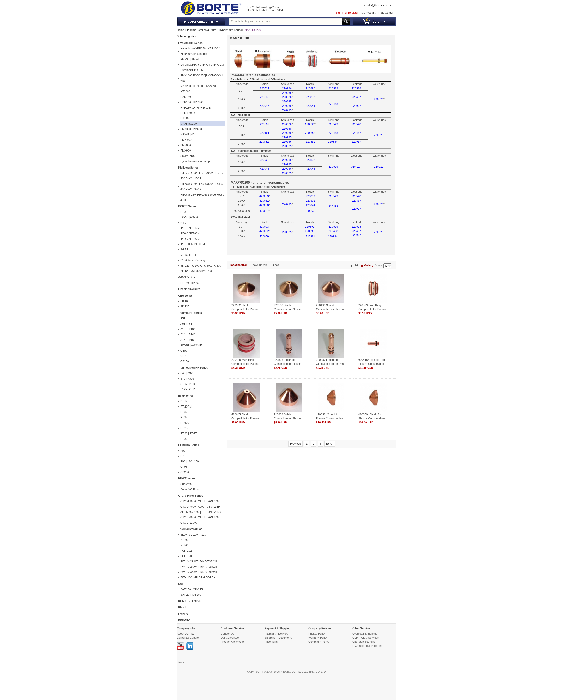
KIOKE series (186, 478)
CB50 (183, 350)
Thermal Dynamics (190, 529)
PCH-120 (186, 556)
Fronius (183, 614)
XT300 (184, 540)
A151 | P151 (187, 339)
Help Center (385, 12)
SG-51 (184, 249)
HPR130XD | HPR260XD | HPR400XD (196, 110)
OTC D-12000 (188, 522)
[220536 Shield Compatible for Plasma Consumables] (289, 275)
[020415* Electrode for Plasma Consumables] (373, 330)
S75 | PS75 (187, 378)
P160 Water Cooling (192, 260)
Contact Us (227, 633)
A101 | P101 (187, 329)
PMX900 (185, 150)
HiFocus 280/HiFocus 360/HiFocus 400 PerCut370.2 (201, 186)
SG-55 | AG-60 (189, 217)
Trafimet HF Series (190, 312)
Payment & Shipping (277, 628)
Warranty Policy (317, 637)
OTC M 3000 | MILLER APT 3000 (200, 501)
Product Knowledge (233, 641)
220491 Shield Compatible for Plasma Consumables (330, 309)
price (276, 265)
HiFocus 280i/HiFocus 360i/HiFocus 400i (202, 197)
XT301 (184, 545)
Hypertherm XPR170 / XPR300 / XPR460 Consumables (199, 51)
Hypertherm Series (230, 30)
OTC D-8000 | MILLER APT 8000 (200, 517)
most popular (238, 265)
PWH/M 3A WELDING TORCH (198, 566)
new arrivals (260, 265)
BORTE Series (187, 206)
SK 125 (184, 306)
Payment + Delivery (276, 633)
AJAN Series (186, 277)
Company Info (186, 628)
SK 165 (184, 301)
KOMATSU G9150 (189, 601)
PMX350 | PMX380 (191, 129)
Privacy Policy (316, 633)
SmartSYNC (187, 156)
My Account (368, 12)
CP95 (183, 466)
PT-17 (184, 401)
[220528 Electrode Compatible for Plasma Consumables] (289, 330)
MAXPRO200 (253, 30)
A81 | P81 (186, 323)
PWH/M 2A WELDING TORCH (198, 561)
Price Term (271, 641)
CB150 (184, 361)
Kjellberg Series (188, 167)
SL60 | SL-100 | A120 (193, 534)
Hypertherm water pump (195, 161)
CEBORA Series (188, 445)
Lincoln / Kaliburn (189, 289)
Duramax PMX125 (191, 70)
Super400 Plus (189, 489)
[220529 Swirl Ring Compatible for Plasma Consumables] (373, 275)
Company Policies (319, 628)
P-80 (183, 222)
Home (180, 30)
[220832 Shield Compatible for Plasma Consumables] (289, 385)
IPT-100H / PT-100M (192, 244)
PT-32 (184, 438)
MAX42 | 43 (187, 134)
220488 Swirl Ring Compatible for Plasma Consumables (245, 363)
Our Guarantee (230, 637)
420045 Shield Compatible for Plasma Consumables (245, 418)
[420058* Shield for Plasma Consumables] (331, 385)
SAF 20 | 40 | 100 (190, 594)
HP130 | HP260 (189, 282)
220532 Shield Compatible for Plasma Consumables (245, 309)
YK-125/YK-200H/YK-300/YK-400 (200, 265)
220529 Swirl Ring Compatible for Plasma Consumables (372, 309)
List (356, 265)
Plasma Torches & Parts (201, 30)
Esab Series (186, 395)
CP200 (184, 472)
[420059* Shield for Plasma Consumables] (373, 385)
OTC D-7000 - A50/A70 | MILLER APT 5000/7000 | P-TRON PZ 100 (200, 509)
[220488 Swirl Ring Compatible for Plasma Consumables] (246, 330)
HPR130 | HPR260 (191, 102)
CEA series (185, 295)
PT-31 (184, 211)
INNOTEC (184, 620)
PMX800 (185, 145)
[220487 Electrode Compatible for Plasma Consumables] (331, 330)
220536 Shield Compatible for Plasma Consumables (287, 309)
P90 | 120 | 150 (189, 461)
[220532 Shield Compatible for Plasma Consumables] (246, 275)
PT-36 (184, 412)
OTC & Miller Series (190, 495)
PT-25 (184, 428)
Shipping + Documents (278, 637)
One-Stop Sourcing (364, 641)
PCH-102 (186, 550)
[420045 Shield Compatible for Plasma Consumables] (246, 385)
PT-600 (184, 422)
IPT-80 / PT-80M (190, 238)
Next (329, 443)
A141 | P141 (187, 334)
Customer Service (232, 628)
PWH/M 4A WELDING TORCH (198, 572)
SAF (181, 583)
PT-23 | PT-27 (188, 433)
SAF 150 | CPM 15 (191, 589)
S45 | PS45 (187, 373)
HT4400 (185, 118)
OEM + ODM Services (365, 637)
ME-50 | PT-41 (189, 254)
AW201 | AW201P (191, 345)
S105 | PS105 (188, 384)
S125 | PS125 (188, 389)
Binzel (182, 607)
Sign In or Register (347, 12)
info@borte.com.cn (380, 5)
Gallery (368, 265)
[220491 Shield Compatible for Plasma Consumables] (331, 275)
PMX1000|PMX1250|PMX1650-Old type (201, 78)
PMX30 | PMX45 (190, 59)
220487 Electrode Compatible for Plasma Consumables (330, 363)
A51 (182, 318)
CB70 (183, 356)
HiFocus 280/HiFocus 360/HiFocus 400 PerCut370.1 (201, 176)
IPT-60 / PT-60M (190, 233)
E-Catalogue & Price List (367, 645)
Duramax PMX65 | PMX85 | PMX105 (202, 64)
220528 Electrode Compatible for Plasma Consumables (287, 363)
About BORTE (185, 633)
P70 (182, 456)
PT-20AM (186, 406)
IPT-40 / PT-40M (190, 228)
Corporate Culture (188, 637)
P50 (182, 450)
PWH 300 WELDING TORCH (198, 577)
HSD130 (185, 96)
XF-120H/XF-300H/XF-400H (197, 271)
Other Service (361, 628)
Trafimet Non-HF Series (193, 367)
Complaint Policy (318, 641)
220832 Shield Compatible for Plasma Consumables (287, 418)
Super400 (186, 484)
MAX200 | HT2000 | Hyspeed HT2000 (198, 89)
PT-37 (184, 417)
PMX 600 (186, 139)
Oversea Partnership (364, 633)
